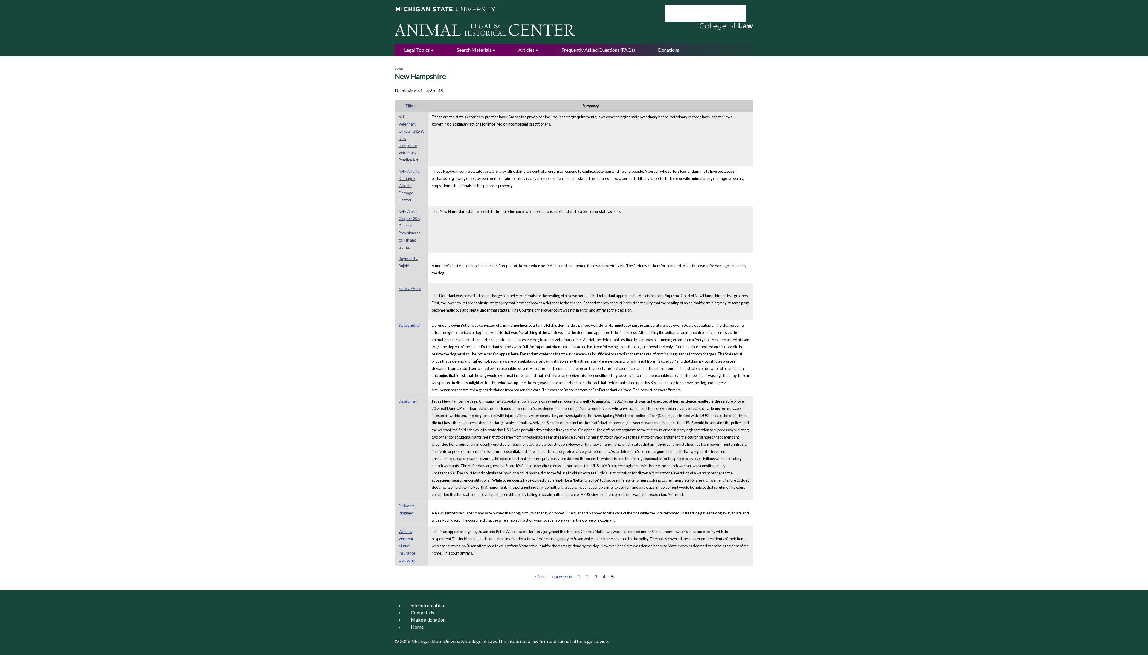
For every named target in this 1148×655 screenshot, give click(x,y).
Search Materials (474, 50)
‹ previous (562, 576)
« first (540, 576)
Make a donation (428, 619)
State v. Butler (410, 325)
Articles (526, 50)
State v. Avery (410, 288)
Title (409, 105)
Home (399, 69)
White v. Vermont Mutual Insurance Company (407, 546)
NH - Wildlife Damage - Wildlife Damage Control (409, 185)
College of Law (480, 641)
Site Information (427, 605)
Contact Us (422, 612)
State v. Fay (408, 401)
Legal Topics (417, 50)
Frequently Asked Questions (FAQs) (598, 50)
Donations (668, 50)
